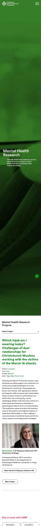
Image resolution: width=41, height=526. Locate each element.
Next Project (10, 482)
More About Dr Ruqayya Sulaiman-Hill (19, 470)
